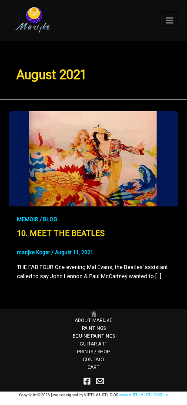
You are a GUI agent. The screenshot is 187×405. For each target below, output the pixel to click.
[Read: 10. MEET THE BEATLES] (93, 158)
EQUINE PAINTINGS (94, 336)
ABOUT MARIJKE (93, 320)
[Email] (100, 381)
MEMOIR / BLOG (37, 219)
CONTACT (94, 359)
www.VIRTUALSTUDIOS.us (143, 395)
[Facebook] (87, 381)
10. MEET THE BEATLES (61, 233)
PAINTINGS (94, 328)
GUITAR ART (93, 344)
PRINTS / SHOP (93, 352)
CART (93, 367)
